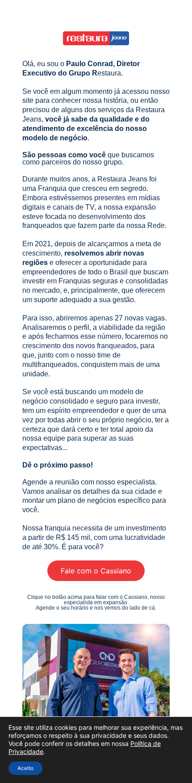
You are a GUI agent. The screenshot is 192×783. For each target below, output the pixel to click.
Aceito (25, 768)
